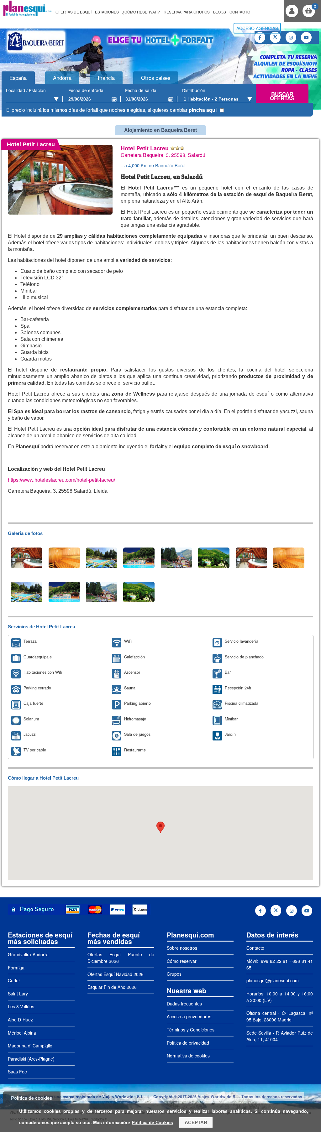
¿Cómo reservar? (141, 11)
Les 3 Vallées (21, 1006)
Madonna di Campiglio (30, 1045)
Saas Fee (17, 1071)
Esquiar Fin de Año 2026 (112, 987)
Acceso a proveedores (189, 1016)
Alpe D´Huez (20, 1019)
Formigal (16, 967)
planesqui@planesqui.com (272, 980)
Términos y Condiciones (190, 1029)
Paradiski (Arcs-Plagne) (31, 1059)
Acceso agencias (257, 28)
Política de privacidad (188, 1043)
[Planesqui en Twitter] (275, 37)
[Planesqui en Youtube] (306, 37)
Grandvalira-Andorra (28, 954)
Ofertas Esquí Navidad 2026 (115, 974)
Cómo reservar (182, 961)
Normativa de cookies (188, 1055)
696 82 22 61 (273, 961)
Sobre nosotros (182, 948)
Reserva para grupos (187, 11)
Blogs (219, 11)
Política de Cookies (152, 1122)
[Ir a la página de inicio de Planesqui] (27, 15)
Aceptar (196, 1122)
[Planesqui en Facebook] (260, 37)
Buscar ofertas (282, 96)
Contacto (239, 11)
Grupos (174, 974)
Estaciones (107, 11)
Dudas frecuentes (184, 1003)
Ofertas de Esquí (73, 11)
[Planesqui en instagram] (291, 37)
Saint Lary (18, 993)
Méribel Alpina (22, 1033)
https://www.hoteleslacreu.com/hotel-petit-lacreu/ (61, 480)
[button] (160, 827)
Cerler (14, 980)
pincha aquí (203, 109)
